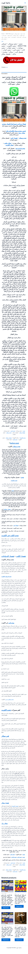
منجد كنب (11, 623)
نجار (24, 33)
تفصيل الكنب (21, 556)
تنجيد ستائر (8, 432)
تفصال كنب (15, 525)
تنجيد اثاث (15, 439)
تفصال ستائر (22, 432)
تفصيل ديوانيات (7, 509)
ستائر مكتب (7, 143)
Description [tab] (4, 73)
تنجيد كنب (12, 431)
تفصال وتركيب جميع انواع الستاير (16, 124)
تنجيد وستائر (22, 138)
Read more (6, 907)
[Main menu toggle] (25, 2)
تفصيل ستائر (9, 438)
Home (2, 33)
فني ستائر (5, 736)
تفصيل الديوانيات (7, 556)
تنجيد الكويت (6, 710)
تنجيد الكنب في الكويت (10, 535)
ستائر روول (21, 133)
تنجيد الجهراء (23, 438)
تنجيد (3, 124)
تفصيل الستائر (15, 806)
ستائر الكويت (9, 145)
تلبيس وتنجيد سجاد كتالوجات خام (16, 131)
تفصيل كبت (14, 138)
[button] (24, 8)
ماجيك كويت (5, 3)
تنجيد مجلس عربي (9, 699)
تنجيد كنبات (13, 857)
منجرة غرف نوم (20, 148)
